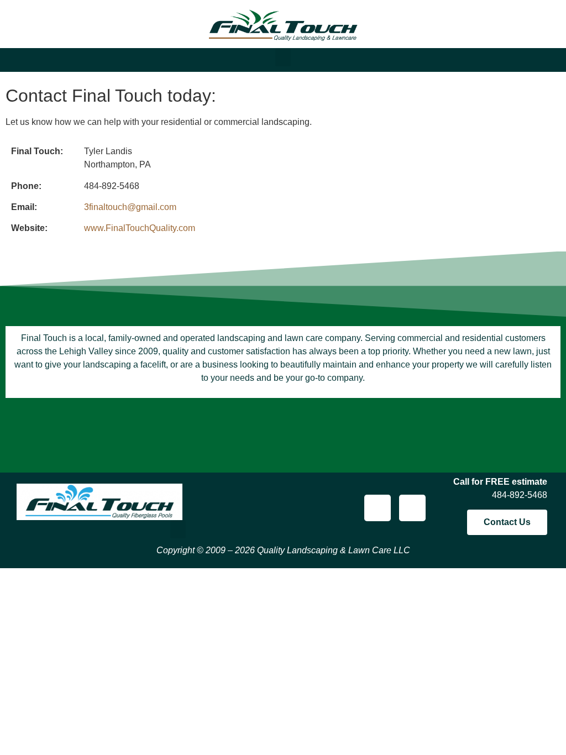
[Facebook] (377, 508)
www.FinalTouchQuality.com (139, 228)
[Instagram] (412, 508)
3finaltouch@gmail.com (130, 207)
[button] (283, 57)
